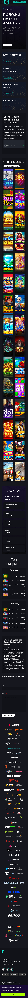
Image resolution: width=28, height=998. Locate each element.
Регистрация (20, 1)
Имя (3, 685)
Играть (7, 45)
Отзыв (4, 693)
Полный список (11, 166)
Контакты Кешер (8, 964)
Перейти (8, 61)
